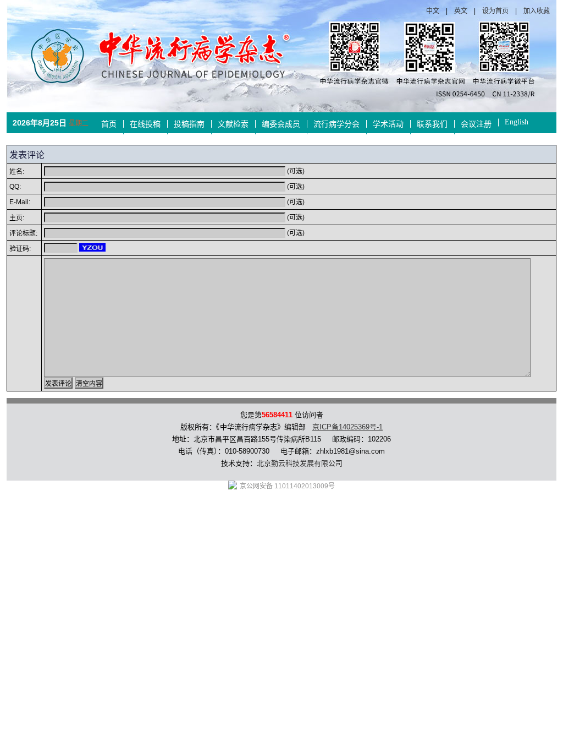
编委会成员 (281, 124)
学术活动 (388, 124)
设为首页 (495, 11)
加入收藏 (536, 11)
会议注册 (476, 124)
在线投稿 (145, 124)
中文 (432, 11)
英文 (460, 11)
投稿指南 (189, 124)
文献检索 (233, 124)
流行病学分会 (336, 124)
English (516, 122)
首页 (109, 124)
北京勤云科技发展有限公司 (300, 463)
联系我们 (432, 124)
